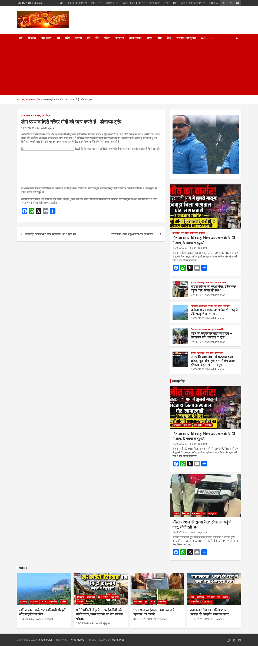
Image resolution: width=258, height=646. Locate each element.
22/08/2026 (179, 247)
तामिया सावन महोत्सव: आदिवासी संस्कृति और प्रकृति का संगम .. (214, 312)
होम (61, 3)
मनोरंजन (141, 3)
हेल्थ (183, 3)
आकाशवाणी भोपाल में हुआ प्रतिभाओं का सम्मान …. (133, 234)
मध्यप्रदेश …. (180, 381)
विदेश (100, 3)
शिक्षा (175, 3)
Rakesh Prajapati (46, 128)
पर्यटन (132, 3)
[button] (178, 144)
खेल (124, 3)
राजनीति (202, 233)
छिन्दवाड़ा (70, 3)
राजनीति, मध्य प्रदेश (197, 3)
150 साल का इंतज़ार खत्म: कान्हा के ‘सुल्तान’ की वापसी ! (154, 612)
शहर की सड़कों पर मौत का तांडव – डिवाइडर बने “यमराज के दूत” (211, 335)
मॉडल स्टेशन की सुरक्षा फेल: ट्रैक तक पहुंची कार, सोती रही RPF (213, 288)
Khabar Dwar (45, 639)
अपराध (109, 3)
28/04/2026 (139, 619)
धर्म (117, 3)
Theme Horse (76, 639)
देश (92, 3)
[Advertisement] (124, 68)
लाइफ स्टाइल (154, 3)
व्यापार (166, 3)
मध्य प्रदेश (82, 3)
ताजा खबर (25, 115)
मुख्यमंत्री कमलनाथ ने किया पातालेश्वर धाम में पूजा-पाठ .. (51, 234)
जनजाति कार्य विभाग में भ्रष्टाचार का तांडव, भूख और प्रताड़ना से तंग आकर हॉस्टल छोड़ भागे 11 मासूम (213, 361)
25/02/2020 (27, 128)
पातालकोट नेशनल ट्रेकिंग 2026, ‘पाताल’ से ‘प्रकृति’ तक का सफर (209, 612)
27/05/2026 (83, 623)
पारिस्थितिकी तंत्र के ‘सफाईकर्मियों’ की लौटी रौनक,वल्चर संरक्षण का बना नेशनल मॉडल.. (99, 614)
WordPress (118, 639)
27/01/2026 (196, 619)
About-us (214, 3)
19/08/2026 (197, 318)
